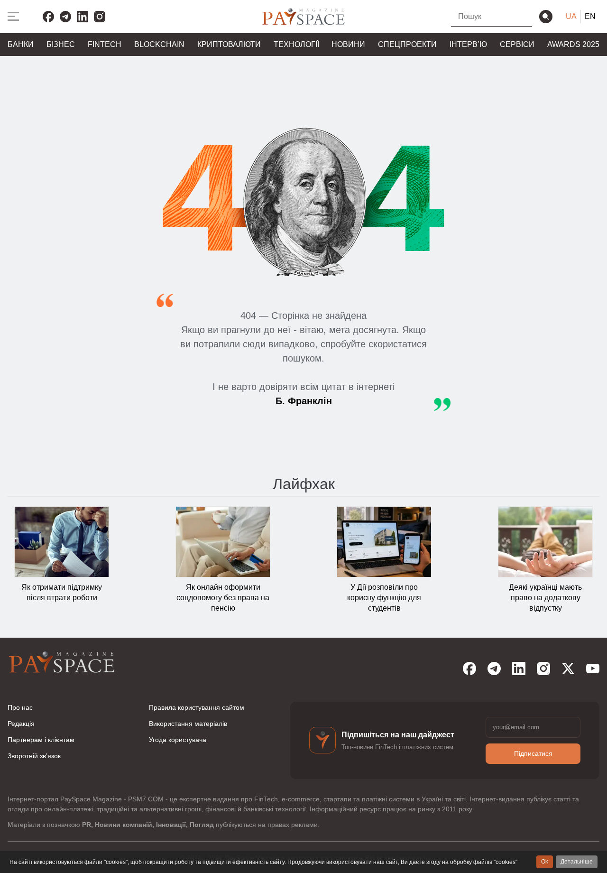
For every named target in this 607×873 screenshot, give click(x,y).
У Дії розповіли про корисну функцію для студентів (384, 598)
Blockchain (159, 44)
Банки (21, 44)
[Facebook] (48, 16)
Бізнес (60, 44)
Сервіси (517, 44)
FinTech (104, 44)
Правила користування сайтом (196, 707)
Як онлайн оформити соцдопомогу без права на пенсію (222, 598)
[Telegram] (65, 16)
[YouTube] (592, 668)
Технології (296, 44)
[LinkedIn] (82, 16)
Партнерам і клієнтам (41, 739)
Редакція (21, 723)
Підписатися (533, 753)
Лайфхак (304, 483)
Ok (544, 861)
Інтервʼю (468, 44)
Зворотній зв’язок (34, 756)
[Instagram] (99, 16)
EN (590, 16)
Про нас (20, 707)
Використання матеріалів (188, 723)
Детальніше (577, 861)
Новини (348, 44)
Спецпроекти (407, 44)
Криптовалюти (229, 44)
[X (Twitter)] (568, 668)
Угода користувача (177, 739)
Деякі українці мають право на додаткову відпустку (545, 598)
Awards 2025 (573, 44)
